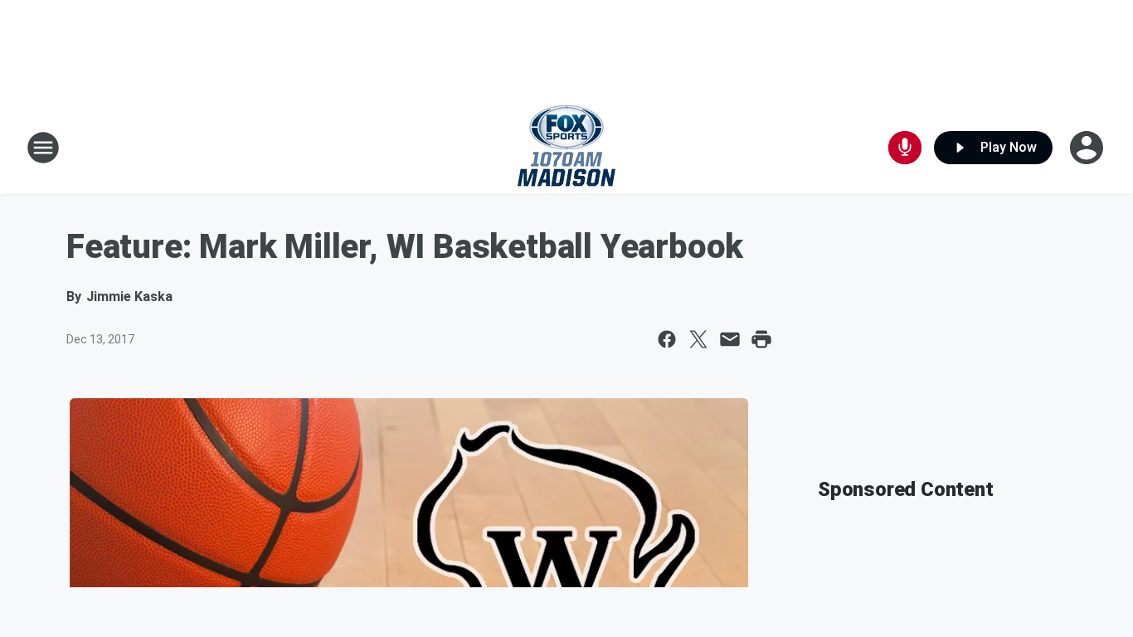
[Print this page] (761, 339)
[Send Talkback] (904, 147)
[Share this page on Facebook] (666, 339)
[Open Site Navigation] (43, 147)
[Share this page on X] (698, 339)
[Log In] (1088, 147)
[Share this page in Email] (730, 339)
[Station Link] (566, 148)
